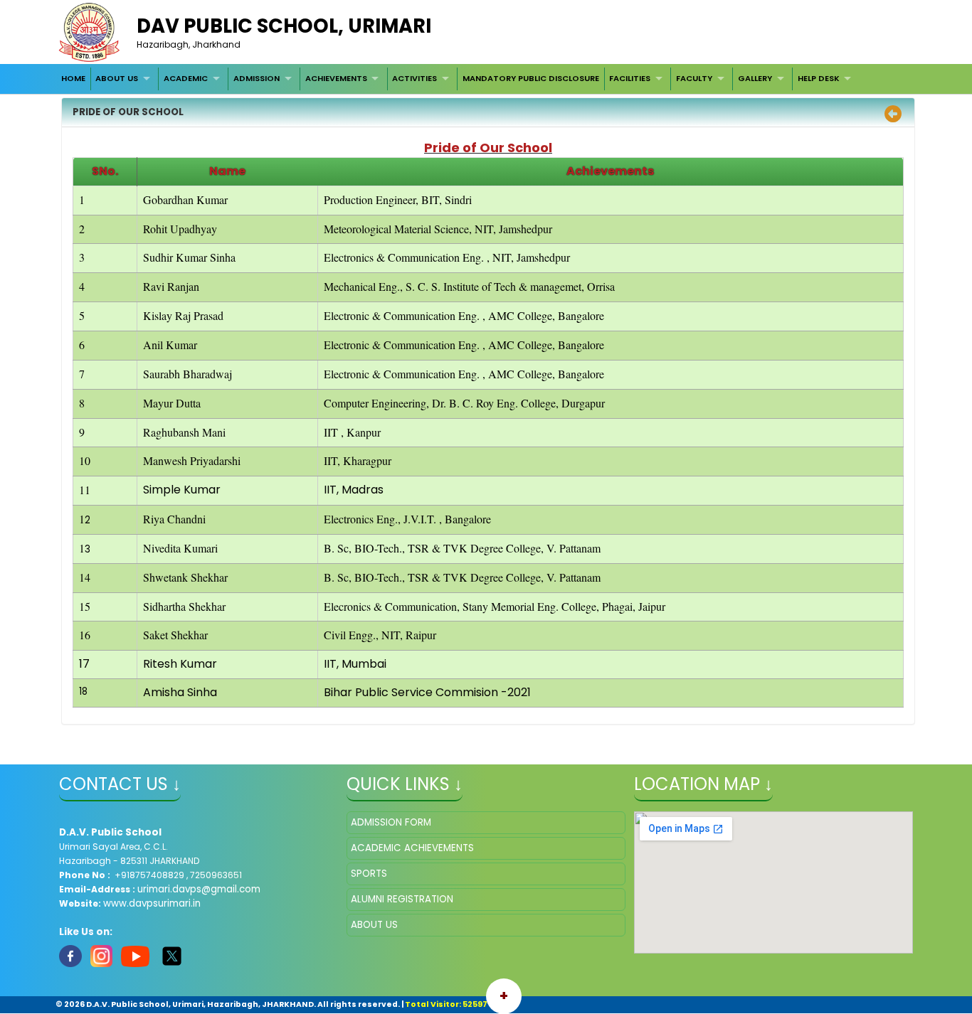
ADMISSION (256, 78)
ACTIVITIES (414, 78)
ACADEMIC (186, 78)
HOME (73, 78)
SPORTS (369, 873)
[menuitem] (73, 79)
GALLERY (755, 78)
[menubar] (457, 79)
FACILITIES (629, 78)
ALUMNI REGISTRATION (402, 899)
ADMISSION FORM (391, 822)
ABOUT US (116, 78)
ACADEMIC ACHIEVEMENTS (412, 848)
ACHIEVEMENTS (336, 78)
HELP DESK (819, 78)
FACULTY (694, 78)
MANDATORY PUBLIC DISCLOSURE (531, 78)
